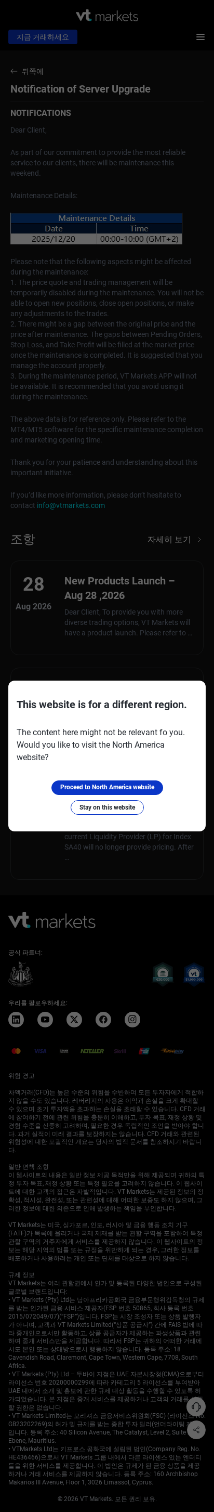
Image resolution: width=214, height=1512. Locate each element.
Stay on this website (107, 807)
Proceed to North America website (107, 787)
